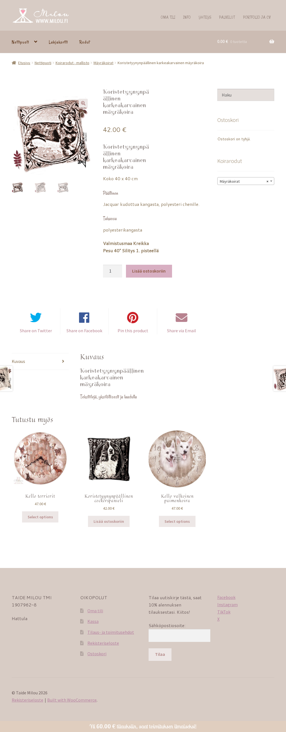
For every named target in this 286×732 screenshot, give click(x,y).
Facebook (226, 597)
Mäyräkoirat (103, 62)
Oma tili (168, 17)
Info (187, 17)
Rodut (84, 42)
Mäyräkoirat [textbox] (244, 181)
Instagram (227, 604)
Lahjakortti (58, 42)
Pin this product (133, 330)
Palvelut (227, 17)
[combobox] (245, 181)
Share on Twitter (36, 330)
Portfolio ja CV (257, 17)
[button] (83, 103)
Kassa (93, 621)
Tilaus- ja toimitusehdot (110, 632)
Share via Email (181, 330)
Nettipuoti (20, 42)
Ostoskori (96, 653)
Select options (40, 516)
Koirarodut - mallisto (72, 62)
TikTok (223, 612)
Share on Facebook (84, 330)
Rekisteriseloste (103, 643)
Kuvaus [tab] (18, 361)
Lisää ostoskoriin (149, 271)
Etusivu (24, 62)
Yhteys (205, 17)
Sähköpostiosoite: (167, 625)
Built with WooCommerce (72, 700)
